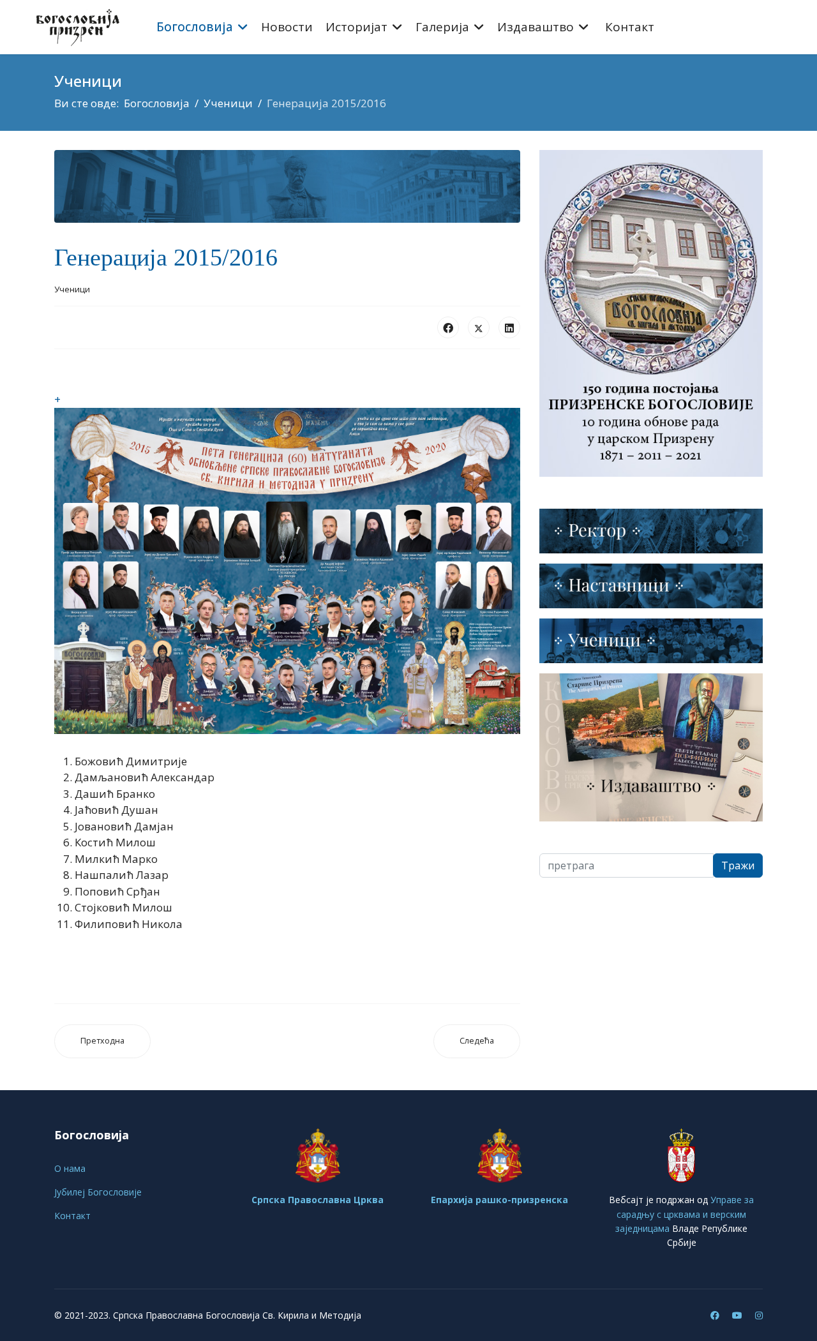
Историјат (356, 27)
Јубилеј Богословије (98, 1192)
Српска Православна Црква (317, 1200)
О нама (70, 1168)
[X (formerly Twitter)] (479, 327)
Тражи (737, 865)
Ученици (72, 289)
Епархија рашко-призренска (499, 1200)
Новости (287, 27)
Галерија (442, 27)
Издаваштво (535, 27)
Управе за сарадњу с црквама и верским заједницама (684, 1214)
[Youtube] (737, 1315)
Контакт (629, 27)
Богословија (194, 27)
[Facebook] (448, 327)
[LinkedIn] (509, 327)
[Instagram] (759, 1315)
